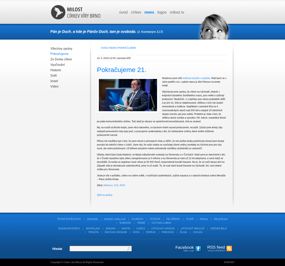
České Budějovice (69, 219)
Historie (55, 70)
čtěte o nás (184, 248)
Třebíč (141, 223)
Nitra (136, 232)
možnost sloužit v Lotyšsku (196, 78)
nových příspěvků (216, 248)
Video (54, 86)
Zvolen (197, 232)
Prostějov (221, 219)
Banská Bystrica (69, 228)
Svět (53, 75)
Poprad (151, 232)
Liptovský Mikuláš (192, 228)
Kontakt (229, 262)
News (112, 48)
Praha (204, 219)
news (149, 12)
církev (136, 12)
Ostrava (155, 219)
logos (162, 12)
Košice (140, 228)
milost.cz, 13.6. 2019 (114, 185)
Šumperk (125, 223)
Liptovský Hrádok (163, 228)
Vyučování (57, 64)
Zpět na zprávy (104, 195)
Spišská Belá (218, 228)
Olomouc (138, 219)
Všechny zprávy (61, 48)
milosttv (177, 12)
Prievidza (168, 232)
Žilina (183, 232)
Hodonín (92, 219)
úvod (123, 12)
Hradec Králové (115, 219)
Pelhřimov (173, 219)
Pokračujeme (59, 53)
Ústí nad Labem (161, 223)
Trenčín (93, 232)
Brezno (111, 228)
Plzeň (190, 219)
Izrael (54, 81)
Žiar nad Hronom (116, 232)
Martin (126, 228)
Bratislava (93, 228)
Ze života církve (61, 59)
